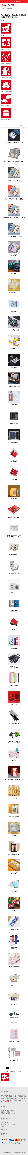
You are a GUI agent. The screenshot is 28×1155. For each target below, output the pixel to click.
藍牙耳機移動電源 (14, 723)
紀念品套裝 (9, 8)
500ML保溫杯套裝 (14, 330)
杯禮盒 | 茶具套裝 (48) (6, 91)
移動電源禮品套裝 (14, 554)
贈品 (12, 1112)
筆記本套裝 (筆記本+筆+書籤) (14, 236)
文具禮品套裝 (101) (6, 77)
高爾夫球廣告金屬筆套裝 (14, 742)
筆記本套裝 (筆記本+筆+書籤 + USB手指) (14, 217)
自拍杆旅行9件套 (14, 1060)
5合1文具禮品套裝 (14, 929)
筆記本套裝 (14, 704)
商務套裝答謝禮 (14, 423)
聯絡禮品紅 (4, 1129)
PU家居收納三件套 (14, 348)
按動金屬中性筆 (14, 686)
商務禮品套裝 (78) (5, 49)
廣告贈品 (13, 1113)
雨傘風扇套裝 (14, 255)
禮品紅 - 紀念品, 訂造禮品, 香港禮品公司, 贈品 (13, 1)
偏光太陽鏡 (14, 1023)
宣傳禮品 (8, 1112)
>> (20, 1068)
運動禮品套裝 (14, 648)
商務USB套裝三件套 (14, 817)
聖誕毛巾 (14, 910)
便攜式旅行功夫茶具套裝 (14, 386)
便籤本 (14, 629)
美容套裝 (14, 760)
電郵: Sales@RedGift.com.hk (8, 1124)
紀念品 (4, 8)
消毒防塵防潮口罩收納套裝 (14, 536)
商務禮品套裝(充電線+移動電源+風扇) (14, 142)
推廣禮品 (8, 1113)
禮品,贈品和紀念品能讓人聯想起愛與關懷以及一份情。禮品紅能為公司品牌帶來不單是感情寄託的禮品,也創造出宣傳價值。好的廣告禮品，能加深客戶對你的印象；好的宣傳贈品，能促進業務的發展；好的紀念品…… (14, 1098)
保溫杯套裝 (14, 891)
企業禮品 (3, 1113)
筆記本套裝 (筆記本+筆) (14, 180)
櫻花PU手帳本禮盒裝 (14, 966)
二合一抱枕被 (14, 835)
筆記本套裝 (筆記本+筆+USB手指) (14, 199)
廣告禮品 (3, 1112)
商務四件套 (14, 1004)
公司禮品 (7, 1110)
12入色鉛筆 (14, 798)
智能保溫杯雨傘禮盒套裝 (14, 517)
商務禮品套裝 (14, 442)
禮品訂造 (12, 1110)
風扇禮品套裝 (14, 311)
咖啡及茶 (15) (4, 35)
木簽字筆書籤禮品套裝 (14, 854)
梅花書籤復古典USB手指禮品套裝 (14, 779)
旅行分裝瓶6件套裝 (14, 1041)
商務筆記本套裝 (14, 667)
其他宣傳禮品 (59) (5, 119)
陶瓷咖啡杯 (14, 274)
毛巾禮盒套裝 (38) (5, 105)
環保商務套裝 (14, 873)
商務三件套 (14, 985)
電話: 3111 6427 (5, 1122)
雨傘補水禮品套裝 (14, 292)
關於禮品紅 (4, 1127)
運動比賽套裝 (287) (6, 63)
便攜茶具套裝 (14, 405)
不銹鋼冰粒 (14, 367)
